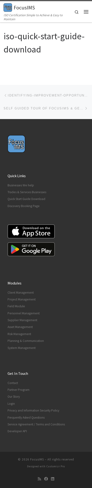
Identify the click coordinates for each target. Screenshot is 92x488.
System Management (22, 348)
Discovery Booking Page (24, 206)
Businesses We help (21, 185)
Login (11, 404)
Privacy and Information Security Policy (33, 410)
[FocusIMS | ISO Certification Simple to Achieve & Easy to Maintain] (8, 7)
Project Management (22, 299)
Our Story (14, 397)
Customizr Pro (55, 466)
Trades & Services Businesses (27, 192)
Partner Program (18, 390)
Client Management (21, 293)
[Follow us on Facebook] (46, 479)
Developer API (17, 431)
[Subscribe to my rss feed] (39, 479)
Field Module (16, 306)
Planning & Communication (26, 341)
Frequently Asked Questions (26, 418)
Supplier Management (22, 320)
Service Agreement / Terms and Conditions (36, 424)
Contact (13, 383)
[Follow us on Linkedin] (52, 479)
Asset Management (20, 327)
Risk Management (19, 334)
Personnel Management (24, 313)
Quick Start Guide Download (26, 199)
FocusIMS (37, 459)
